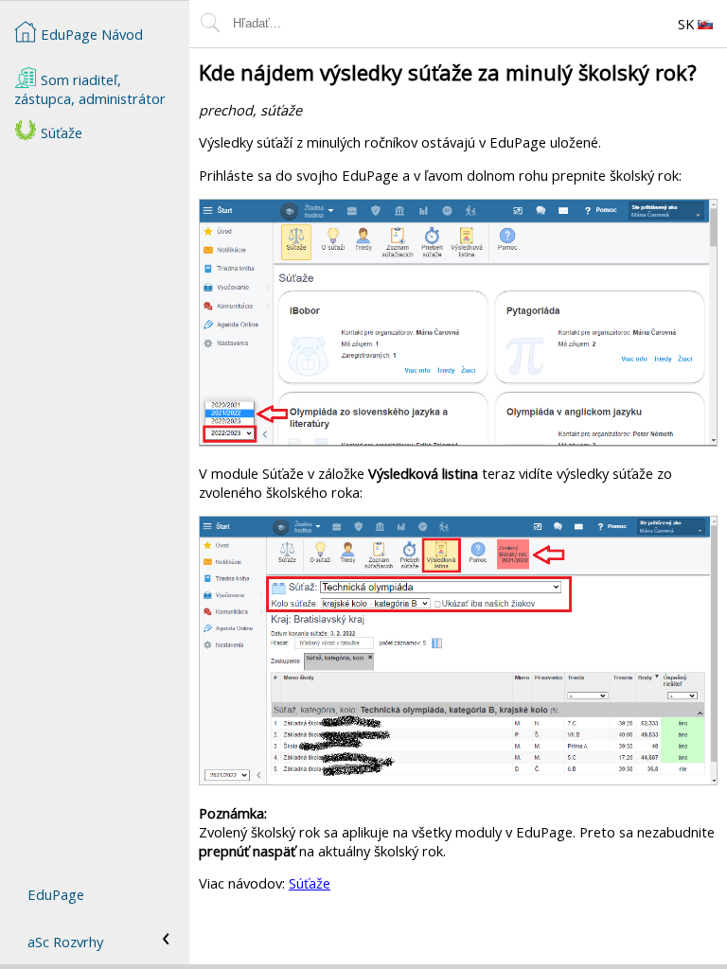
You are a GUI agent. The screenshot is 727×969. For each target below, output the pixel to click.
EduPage (55, 894)
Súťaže (309, 882)
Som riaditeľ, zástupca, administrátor (90, 89)
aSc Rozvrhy (65, 941)
